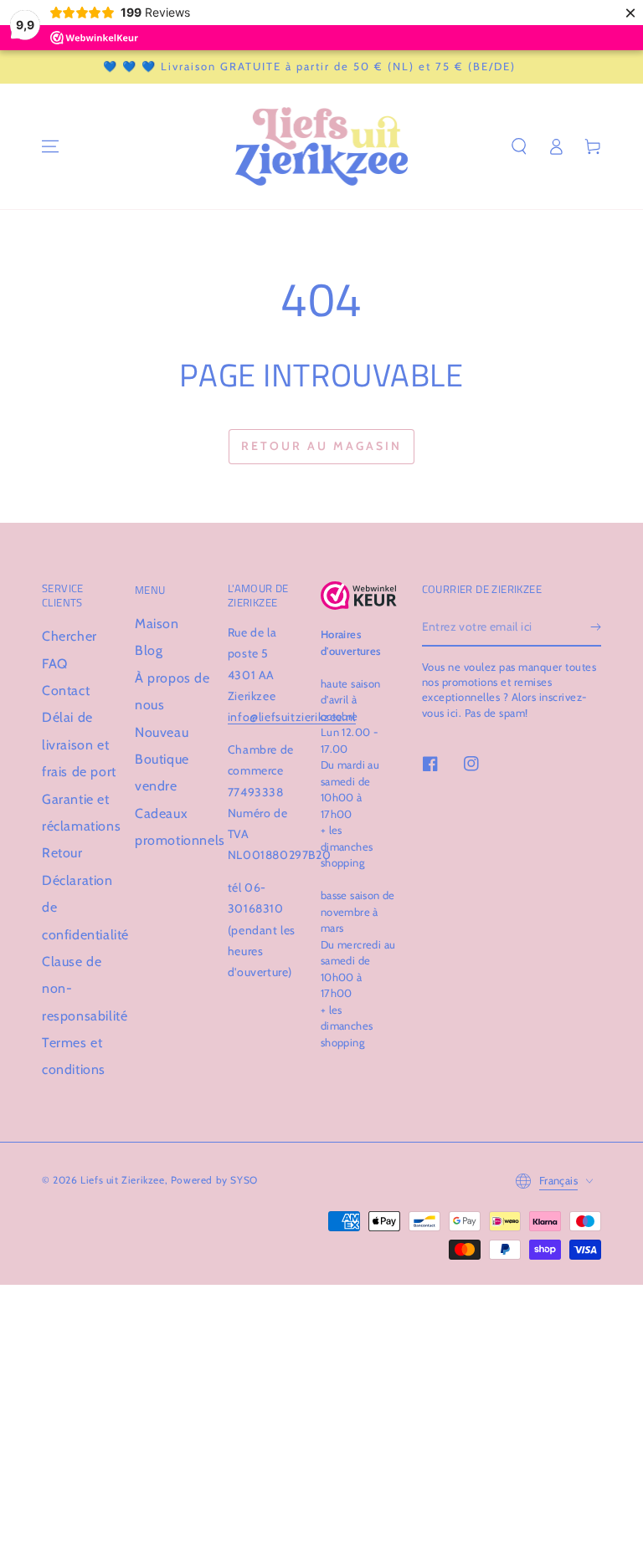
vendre (156, 786)
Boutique (162, 759)
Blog (148, 650)
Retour (62, 853)
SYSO (243, 1180)
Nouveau (161, 732)
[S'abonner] (595, 627)
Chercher (69, 636)
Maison (157, 624)
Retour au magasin (321, 445)
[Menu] (50, 146)
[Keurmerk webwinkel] (359, 596)
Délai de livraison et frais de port (79, 744)
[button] (519, 146)
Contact (66, 690)
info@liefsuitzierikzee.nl (292, 716)
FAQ (55, 664)
